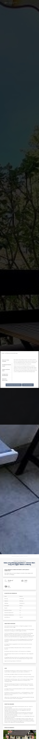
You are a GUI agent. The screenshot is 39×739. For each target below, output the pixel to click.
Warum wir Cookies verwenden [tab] (5, 361)
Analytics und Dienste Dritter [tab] (6, 370)
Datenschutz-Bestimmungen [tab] (4, 379)
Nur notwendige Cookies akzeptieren (13, 384)
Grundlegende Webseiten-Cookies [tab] (6, 365)
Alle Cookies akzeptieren (28, 384)
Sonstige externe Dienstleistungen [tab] (5, 375)
